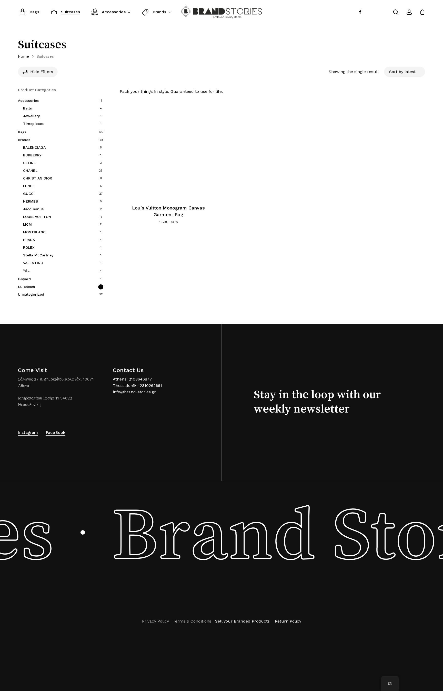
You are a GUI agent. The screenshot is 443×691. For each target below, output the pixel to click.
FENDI (28, 186)
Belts (27, 108)
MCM (27, 224)
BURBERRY (32, 155)
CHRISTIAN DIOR (37, 178)
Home (23, 56)
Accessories (28, 100)
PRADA (29, 240)
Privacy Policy (155, 621)
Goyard (24, 279)
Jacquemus (33, 209)
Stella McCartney (38, 255)
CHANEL (30, 170)
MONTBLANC (34, 232)
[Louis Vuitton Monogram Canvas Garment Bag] (168, 149)
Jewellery (31, 116)
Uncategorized (31, 294)
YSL (26, 270)
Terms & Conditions (192, 621)
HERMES (30, 201)
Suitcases (26, 287)
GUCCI (29, 194)
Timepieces (33, 124)
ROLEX (29, 247)
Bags (22, 132)
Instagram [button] (28, 432)
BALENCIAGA (34, 147)
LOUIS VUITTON (37, 217)
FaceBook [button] (55, 432)
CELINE (29, 163)
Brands (24, 140)
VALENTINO (33, 263)
